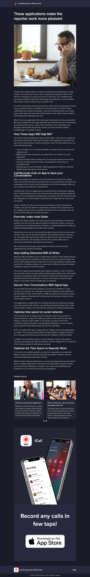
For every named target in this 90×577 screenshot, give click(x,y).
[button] (44, 421)
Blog (74, 570)
